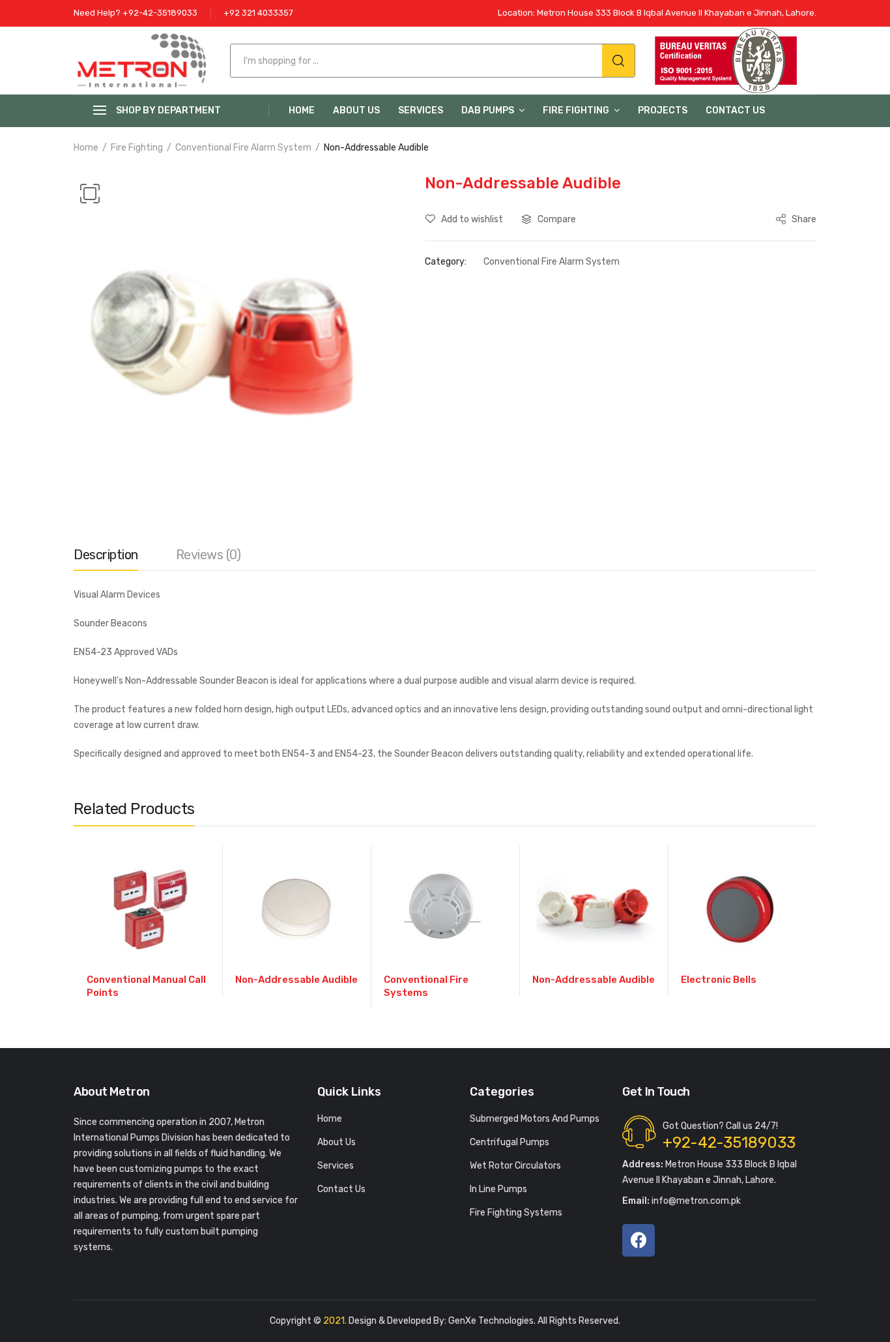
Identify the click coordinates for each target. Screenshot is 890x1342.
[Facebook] (638, 1240)
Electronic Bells (718, 979)
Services (420, 110)
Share (803, 219)
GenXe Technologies (491, 1320)
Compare (557, 219)
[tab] (106, 558)
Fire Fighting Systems (516, 1212)
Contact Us (735, 110)
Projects (662, 110)
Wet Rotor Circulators (515, 1165)
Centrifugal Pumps (509, 1142)
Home (302, 110)
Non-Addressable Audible (296, 979)
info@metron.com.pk (681, 1200)
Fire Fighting (576, 110)
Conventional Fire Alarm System (243, 147)
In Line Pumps (498, 1189)
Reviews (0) (208, 554)
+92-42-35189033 (729, 1142)
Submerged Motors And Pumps (534, 1118)
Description (106, 554)
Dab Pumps (487, 110)
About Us (356, 110)
